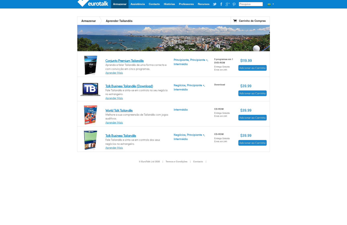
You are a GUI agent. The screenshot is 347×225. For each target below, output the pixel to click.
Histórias (169, 4)
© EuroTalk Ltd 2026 (149, 161)
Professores (186, 4)
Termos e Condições (176, 161)
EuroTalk (93, 4)
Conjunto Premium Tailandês (124, 60)
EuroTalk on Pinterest (234, 4)
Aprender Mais (114, 73)
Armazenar (120, 4)
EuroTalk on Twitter (214, 4)
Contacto (154, 4)
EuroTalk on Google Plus (227, 4)
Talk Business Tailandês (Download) (129, 86)
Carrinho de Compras (252, 21)
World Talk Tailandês (119, 110)
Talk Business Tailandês (120, 135)
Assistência (138, 4)
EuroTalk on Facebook (221, 4)
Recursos (203, 4)
